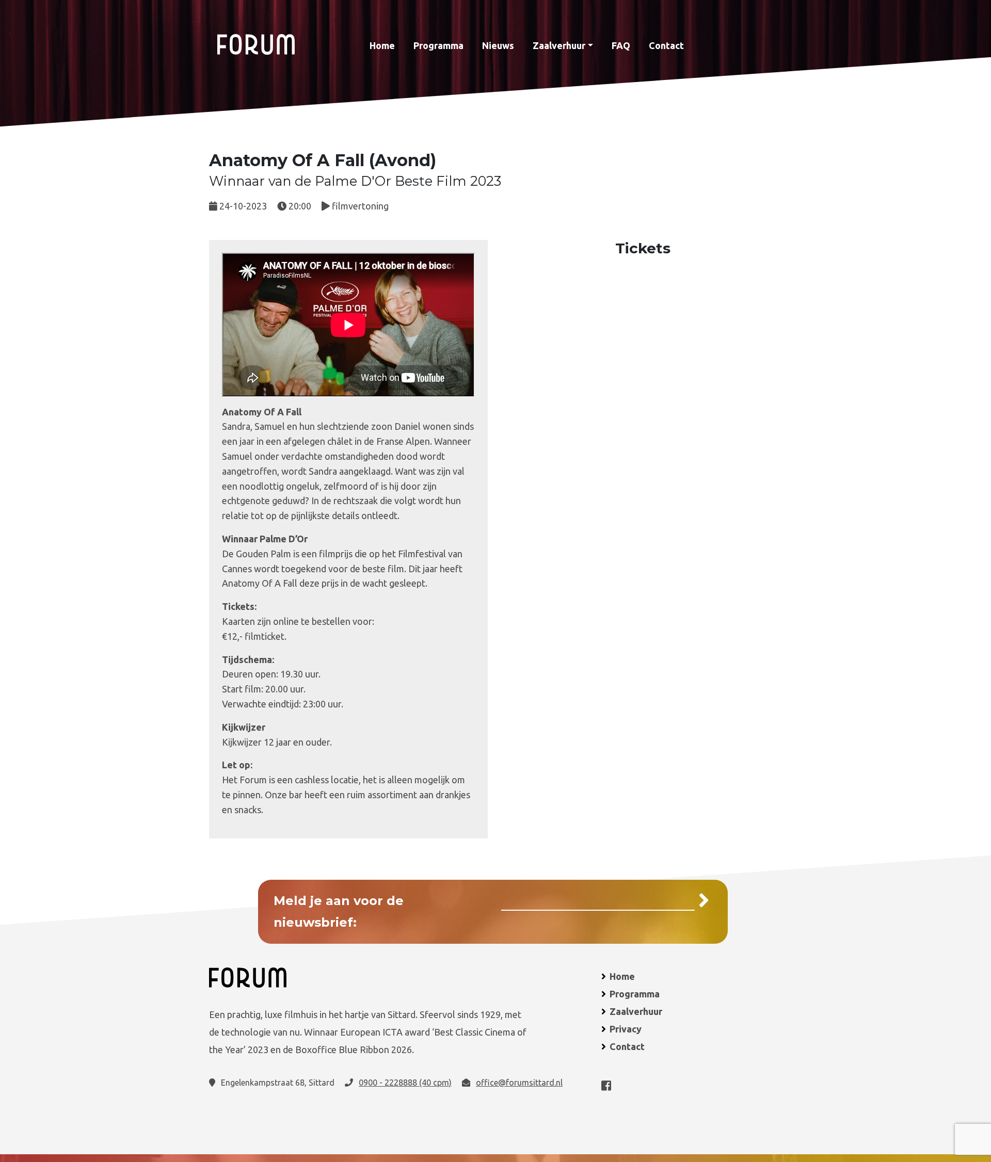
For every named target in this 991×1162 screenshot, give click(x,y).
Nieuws (498, 45)
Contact (666, 45)
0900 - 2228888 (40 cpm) (405, 1082)
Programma (438, 45)
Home (382, 45)
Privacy (626, 1029)
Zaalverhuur (559, 45)
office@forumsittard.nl (519, 1082)
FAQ (621, 45)
